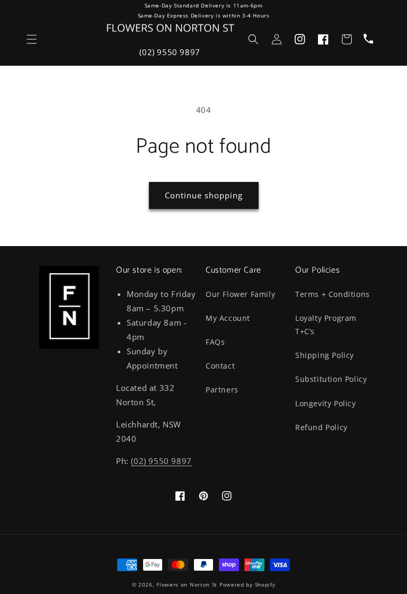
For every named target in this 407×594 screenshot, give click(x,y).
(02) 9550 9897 (169, 52)
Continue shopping (204, 195)
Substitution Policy (331, 379)
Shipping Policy (324, 355)
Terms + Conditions (332, 294)
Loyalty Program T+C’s (326, 324)
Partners (222, 390)
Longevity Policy (325, 403)
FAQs (215, 342)
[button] (31, 39)
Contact (220, 366)
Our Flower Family (240, 294)
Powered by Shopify (247, 584)
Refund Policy (321, 427)
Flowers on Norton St (186, 584)
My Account (228, 318)
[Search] (253, 39)
